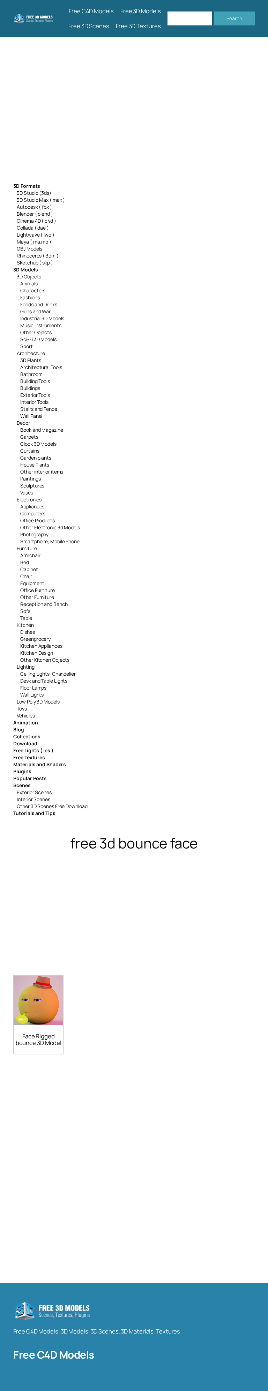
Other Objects (36, 332)
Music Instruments (40, 325)
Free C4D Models (53, 1354)
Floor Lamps (33, 687)
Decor (23, 423)
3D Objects (29, 276)
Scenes (21, 785)
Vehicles (26, 715)
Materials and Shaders (39, 764)
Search (234, 18)
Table (26, 618)
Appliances (32, 506)
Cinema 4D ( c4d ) (36, 220)
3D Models (25, 269)
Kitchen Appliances (41, 646)
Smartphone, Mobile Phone (50, 541)
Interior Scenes (33, 799)
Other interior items (41, 471)
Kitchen (25, 625)
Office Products (37, 520)
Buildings (30, 388)
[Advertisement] (134, 110)
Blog (18, 729)
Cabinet (29, 569)
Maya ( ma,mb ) (34, 241)
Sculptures (32, 485)
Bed (24, 562)
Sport (26, 346)
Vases (26, 492)
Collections (26, 736)
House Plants (34, 464)
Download (25, 743)
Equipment (32, 583)
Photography (34, 534)
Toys (22, 708)
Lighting (25, 666)
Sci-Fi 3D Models (38, 339)
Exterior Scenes (34, 792)
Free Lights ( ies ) (33, 750)
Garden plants (35, 457)
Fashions (29, 297)
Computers (32, 513)
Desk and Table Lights (43, 680)
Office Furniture (37, 590)
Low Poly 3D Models (38, 701)
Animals (28, 283)
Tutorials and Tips (34, 813)
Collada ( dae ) (33, 227)
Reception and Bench (43, 604)
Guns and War (35, 311)
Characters (32, 290)
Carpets (29, 436)
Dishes (27, 632)
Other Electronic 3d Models (50, 527)
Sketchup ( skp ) (35, 262)
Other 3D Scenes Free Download (52, 806)
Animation (25, 722)
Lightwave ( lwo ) (35, 234)
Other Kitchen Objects (44, 659)
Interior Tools (34, 402)
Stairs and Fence (38, 409)
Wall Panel (31, 416)
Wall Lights (32, 694)
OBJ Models (29, 248)
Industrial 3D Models (42, 318)
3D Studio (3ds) (34, 193)
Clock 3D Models (38, 443)
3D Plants (30, 360)
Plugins (22, 771)
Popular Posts (30, 778)
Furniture (27, 548)
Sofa (25, 611)
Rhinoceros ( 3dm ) (37, 255)
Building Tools (35, 381)
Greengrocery (35, 639)
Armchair (30, 555)
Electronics (29, 499)
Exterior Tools (35, 395)
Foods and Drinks (38, 304)
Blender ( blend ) (35, 213)
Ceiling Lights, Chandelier (47, 673)
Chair (26, 576)
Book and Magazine (41, 429)
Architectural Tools (41, 367)
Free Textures (29, 757)
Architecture (31, 353)
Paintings (30, 478)
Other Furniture (37, 597)
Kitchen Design (36, 653)
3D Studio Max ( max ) (41, 200)
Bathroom (31, 374)
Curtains (29, 450)
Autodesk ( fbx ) (34, 206)
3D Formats (26, 186)
